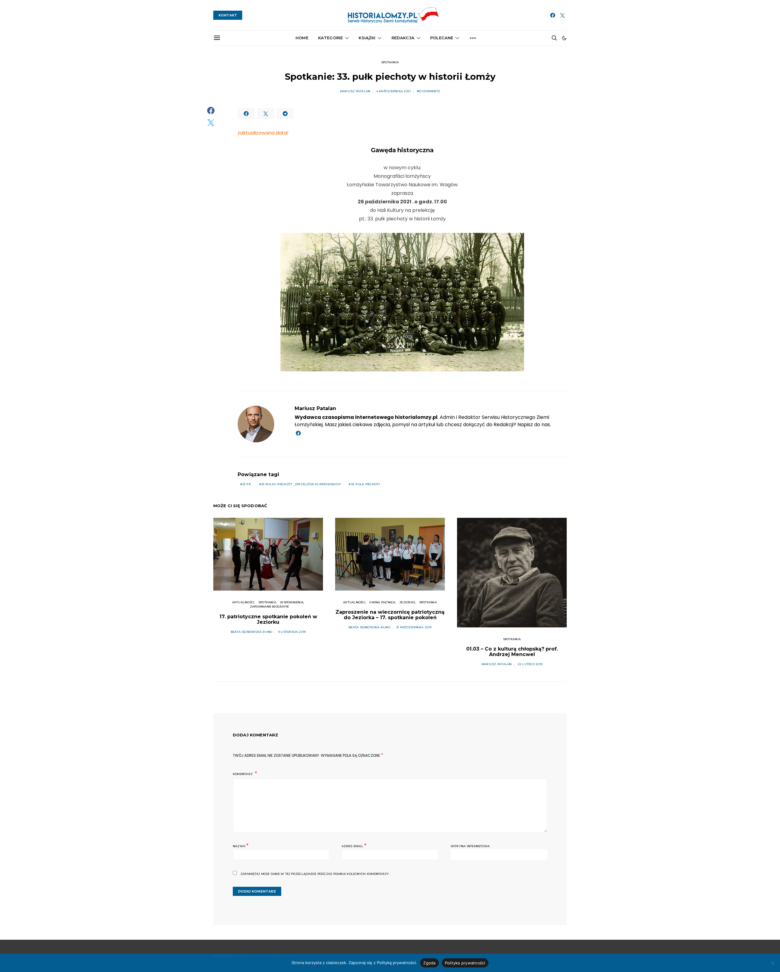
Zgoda (429, 962)
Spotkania (390, 62)
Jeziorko (407, 602)
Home (302, 37)
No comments (428, 91)
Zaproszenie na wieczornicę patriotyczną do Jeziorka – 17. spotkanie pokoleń (390, 614)
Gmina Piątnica (382, 602)
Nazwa (241, 845)
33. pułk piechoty (366, 484)
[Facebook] (552, 15)
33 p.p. (247, 484)
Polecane (441, 37)
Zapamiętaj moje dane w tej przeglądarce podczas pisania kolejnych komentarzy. (314, 874)
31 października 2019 (413, 627)
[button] (564, 38)
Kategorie (330, 37)
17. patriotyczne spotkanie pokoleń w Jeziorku (268, 619)
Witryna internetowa (470, 846)
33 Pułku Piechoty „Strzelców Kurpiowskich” (301, 484)
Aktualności (243, 602)
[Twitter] (562, 15)
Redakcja (403, 37)
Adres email (354, 845)
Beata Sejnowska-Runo (251, 631)
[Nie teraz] (772, 963)
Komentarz (243, 774)
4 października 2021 (393, 91)
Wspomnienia (291, 602)
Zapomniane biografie (269, 606)
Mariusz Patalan (355, 91)
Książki (367, 37)
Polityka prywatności (465, 962)
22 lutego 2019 (530, 664)
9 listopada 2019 (292, 631)
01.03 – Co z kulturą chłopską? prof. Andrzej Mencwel (512, 651)
